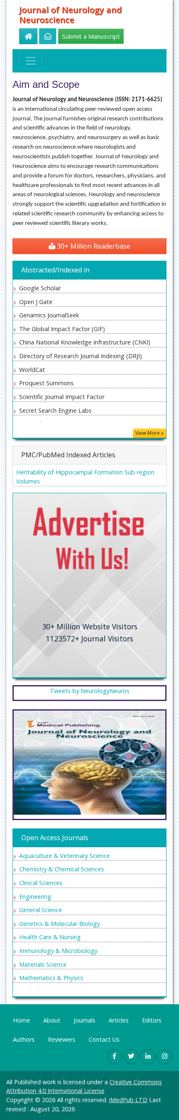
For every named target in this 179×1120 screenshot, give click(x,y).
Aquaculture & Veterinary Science (64, 856)
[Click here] (43, 36)
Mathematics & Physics (51, 978)
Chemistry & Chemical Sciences (61, 869)
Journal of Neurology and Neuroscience (70, 15)
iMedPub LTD (128, 1100)
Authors (24, 1039)
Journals (84, 1020)
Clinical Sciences (40, 883)
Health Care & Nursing (50, 937)
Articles (119, 1020)
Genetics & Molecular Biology (59, 924)
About (51, 1020)
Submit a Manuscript (91, 36)
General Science (40, 910)
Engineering (35, 896)
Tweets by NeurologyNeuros (89, 691)
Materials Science (43, 964)
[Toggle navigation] (30, 60)
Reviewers (61, 1039)
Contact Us (104, 1039)
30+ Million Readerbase (92, 246)
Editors (152, 1020)
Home (21, 1020)
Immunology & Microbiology (58, 951)
